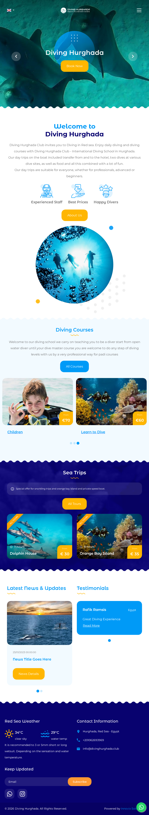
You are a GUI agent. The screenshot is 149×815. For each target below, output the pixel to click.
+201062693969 (93, 746)
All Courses (74, 366)
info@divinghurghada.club (101, 754)
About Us (74, 215)
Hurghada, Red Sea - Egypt (101, 737)
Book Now (75, 66)
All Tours (74, 504)
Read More (91, 625)
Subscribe (80, 787)
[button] (10, 10)
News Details (29, 680)
